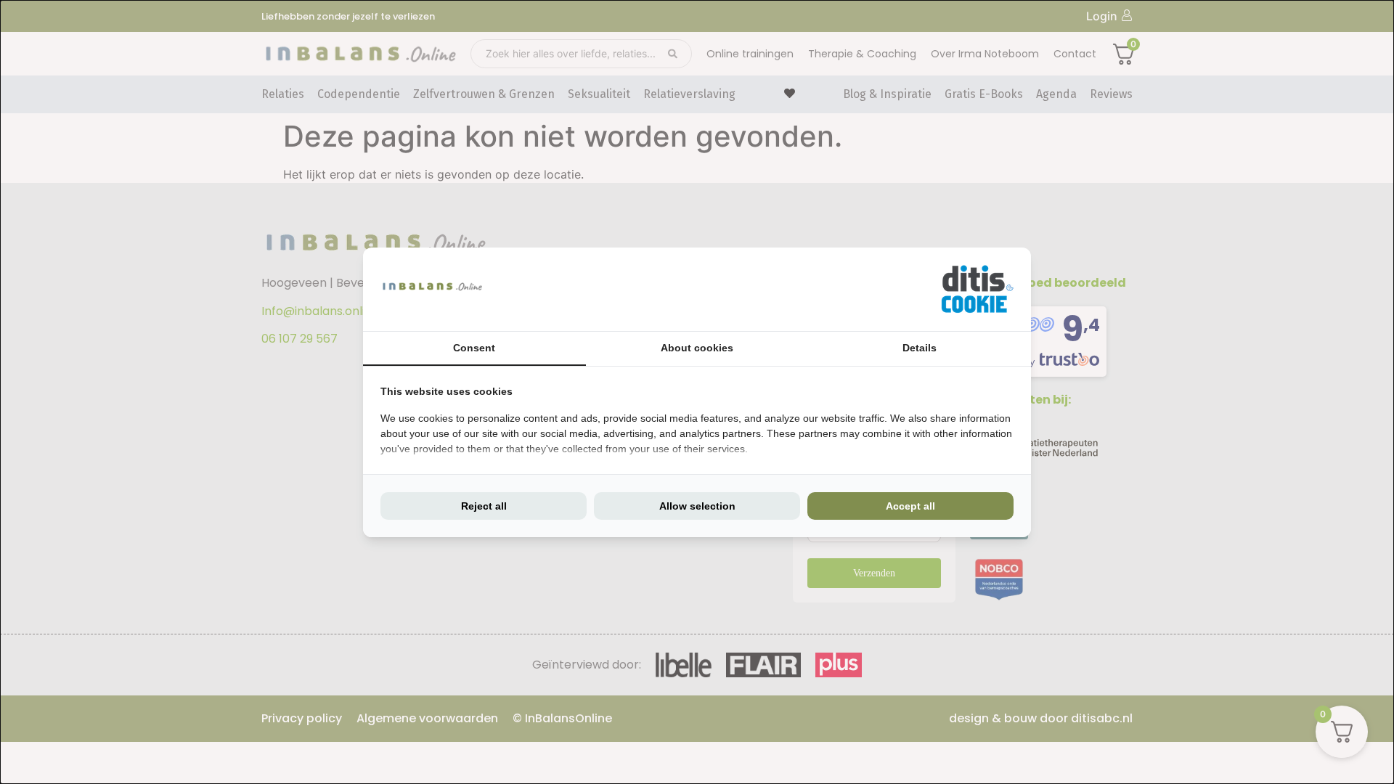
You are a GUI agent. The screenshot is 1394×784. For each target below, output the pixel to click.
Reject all (484, 506)
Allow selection (697, 506)
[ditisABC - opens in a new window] (977, 289)
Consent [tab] (474, 348)
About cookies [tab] (697, 348)
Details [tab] (919, 348)
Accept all (910, 506)
